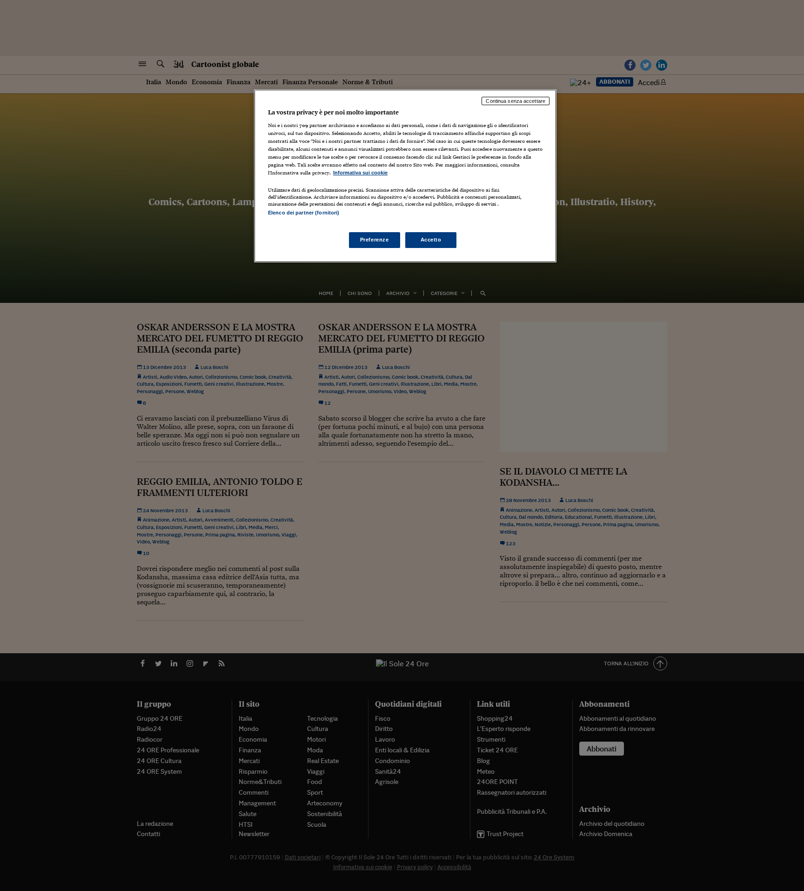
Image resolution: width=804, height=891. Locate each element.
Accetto (431, 239)
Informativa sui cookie (360, 172)
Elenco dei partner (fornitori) (303, 212)
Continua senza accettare (515, 101)
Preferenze (374, 239)
